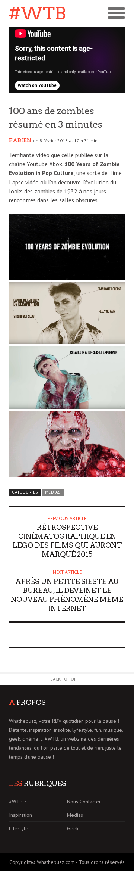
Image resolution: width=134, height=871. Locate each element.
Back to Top (63, 679)
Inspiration (20, 815)
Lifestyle (18, 828)
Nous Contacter (84, 801)
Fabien (20, 140)
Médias (53, 492)
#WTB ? (18, 801)
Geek (73, 828)
